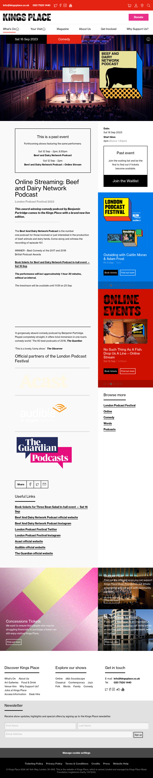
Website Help (120, 763)
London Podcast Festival (120, 405)
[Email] (44, 484)
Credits (95, 763)
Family (77, 686)
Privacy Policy (54, 763)
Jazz (90, 682)
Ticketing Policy (34, 763)
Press (106, 763)
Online (108, 411)
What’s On (10, 678)
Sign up (138, 735)
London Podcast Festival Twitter (36, 529)
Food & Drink (28, 682)
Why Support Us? (29, 686)
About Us (24, 678)
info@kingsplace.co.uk (16, 5)
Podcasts (110, 429)
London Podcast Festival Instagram (38, 535)
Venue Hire (10, 686)
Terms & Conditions (76, 763)
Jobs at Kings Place (15, 690)
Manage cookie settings (76, 752)
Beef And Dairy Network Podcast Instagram (43, 523)
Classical (60, 682)
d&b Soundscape (75, 678)
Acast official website (29, 541)
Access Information (15, 694)
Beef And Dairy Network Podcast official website (46, 517)
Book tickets (111, 272)
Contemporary (76, 682)
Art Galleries (11, 682)
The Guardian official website (34, 553)
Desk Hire (34, 694)
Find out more (127, 272)
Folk (57, 686)
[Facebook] (30, 484)
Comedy (109, 417)
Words (108, 423)
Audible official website (30, 547)
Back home (27, 17)
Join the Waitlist (126, 181)
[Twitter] (37, 484)
